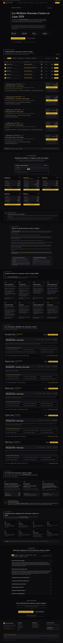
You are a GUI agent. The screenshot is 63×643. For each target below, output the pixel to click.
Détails (52, 64)
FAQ (47, 2)
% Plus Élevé (14, 58)
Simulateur (27, 2)
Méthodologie (42, 2)
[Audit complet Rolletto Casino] (53, 409)
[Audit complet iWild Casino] (53, 463)
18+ (53, 2)
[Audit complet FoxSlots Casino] (53, 436)
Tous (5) (9, 58)
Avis (35, 2)
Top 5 (58, 2)
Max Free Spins (27, 58)
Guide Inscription (15, 556)
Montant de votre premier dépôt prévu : (22, 165)
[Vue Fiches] (58, 58)
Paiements (21, 556)
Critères (31, 2)
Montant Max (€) (21, 58)
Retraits (25, 556)
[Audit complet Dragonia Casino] (53, 382)
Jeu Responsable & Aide (58, 0)
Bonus (38, 2)
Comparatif (21, 2)
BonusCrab (34, 58)
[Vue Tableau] (56, 58)
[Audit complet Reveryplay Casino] (52, 355)
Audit (46, 334)
